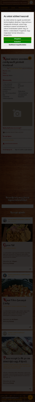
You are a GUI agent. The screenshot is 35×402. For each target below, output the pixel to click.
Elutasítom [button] (17, 41)
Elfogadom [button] (17, 38)
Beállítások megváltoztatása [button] (17, 44)
